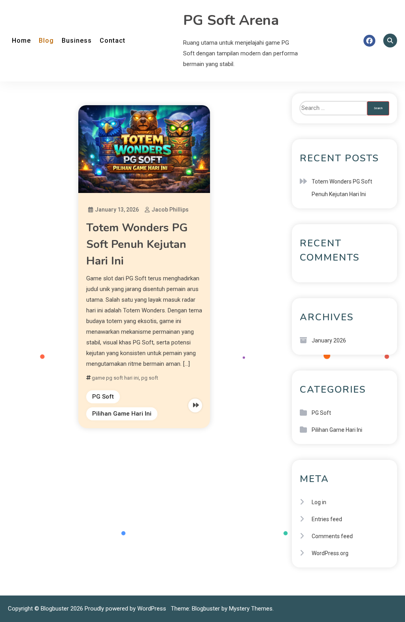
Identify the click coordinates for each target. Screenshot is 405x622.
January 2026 (329, 340)
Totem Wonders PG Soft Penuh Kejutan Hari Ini (137, 244)
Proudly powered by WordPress (126, 608)
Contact (112, 40)
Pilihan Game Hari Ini (121, 413)
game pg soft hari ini (115, 378)
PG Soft (103, 396)
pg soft (149, 378)
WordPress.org (330, 553)
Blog (46, 40)
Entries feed (327, 519)
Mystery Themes (251, 608)
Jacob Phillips (170, 209)
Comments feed (332, 536)
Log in (319, 502)
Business (77, 40)
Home (21, 40)
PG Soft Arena (231, 20)
